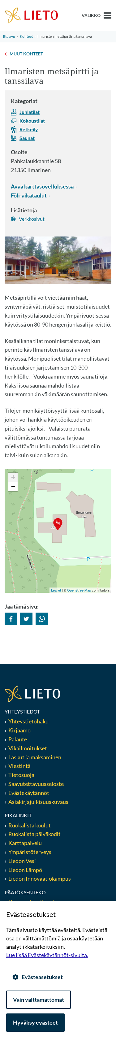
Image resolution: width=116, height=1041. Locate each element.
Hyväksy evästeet (35, 1022)
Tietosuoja (21, 774)
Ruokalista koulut (29, 825)
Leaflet (56, 590)
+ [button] (13, 477)
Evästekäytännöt (28, 792)
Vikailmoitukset (27, 748)
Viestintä (19, 765)
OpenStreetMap (79, 590)
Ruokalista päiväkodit (34, 834)
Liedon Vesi (22, 860)
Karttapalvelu (25, 842)
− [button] (13, 486)
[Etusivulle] (31, 14)
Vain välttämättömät (38, 999)
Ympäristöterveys (29, 851)
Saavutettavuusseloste (36, 783)
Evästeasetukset (42, 977)
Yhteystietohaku (28, 721)
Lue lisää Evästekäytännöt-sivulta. (47, 955)
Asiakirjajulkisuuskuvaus (38, 801)
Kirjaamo (19, 730)
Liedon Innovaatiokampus (39, 878)
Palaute (17, 739)
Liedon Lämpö (25, 869)
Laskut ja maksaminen (34, 757)
